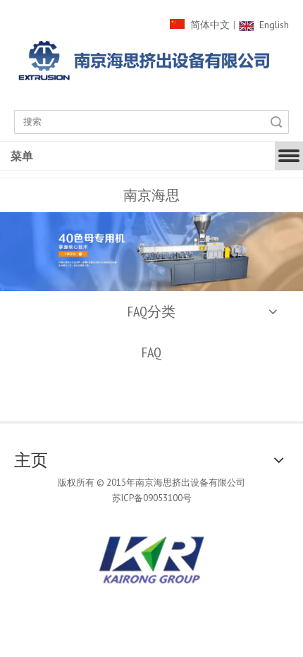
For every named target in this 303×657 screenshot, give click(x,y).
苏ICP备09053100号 (152, 498)
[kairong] (151, 560)
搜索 (276, 122)
